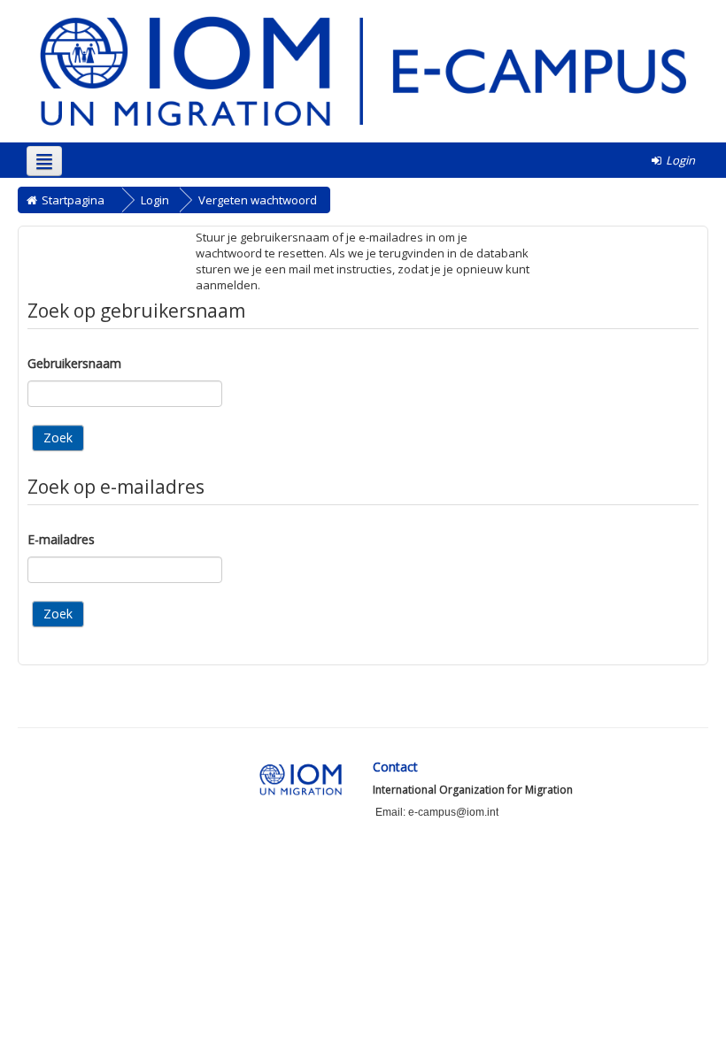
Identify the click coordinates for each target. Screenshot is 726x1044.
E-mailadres (61, 539)
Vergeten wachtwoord (257, 200)
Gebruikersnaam (74, 363)
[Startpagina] (363, 70)
